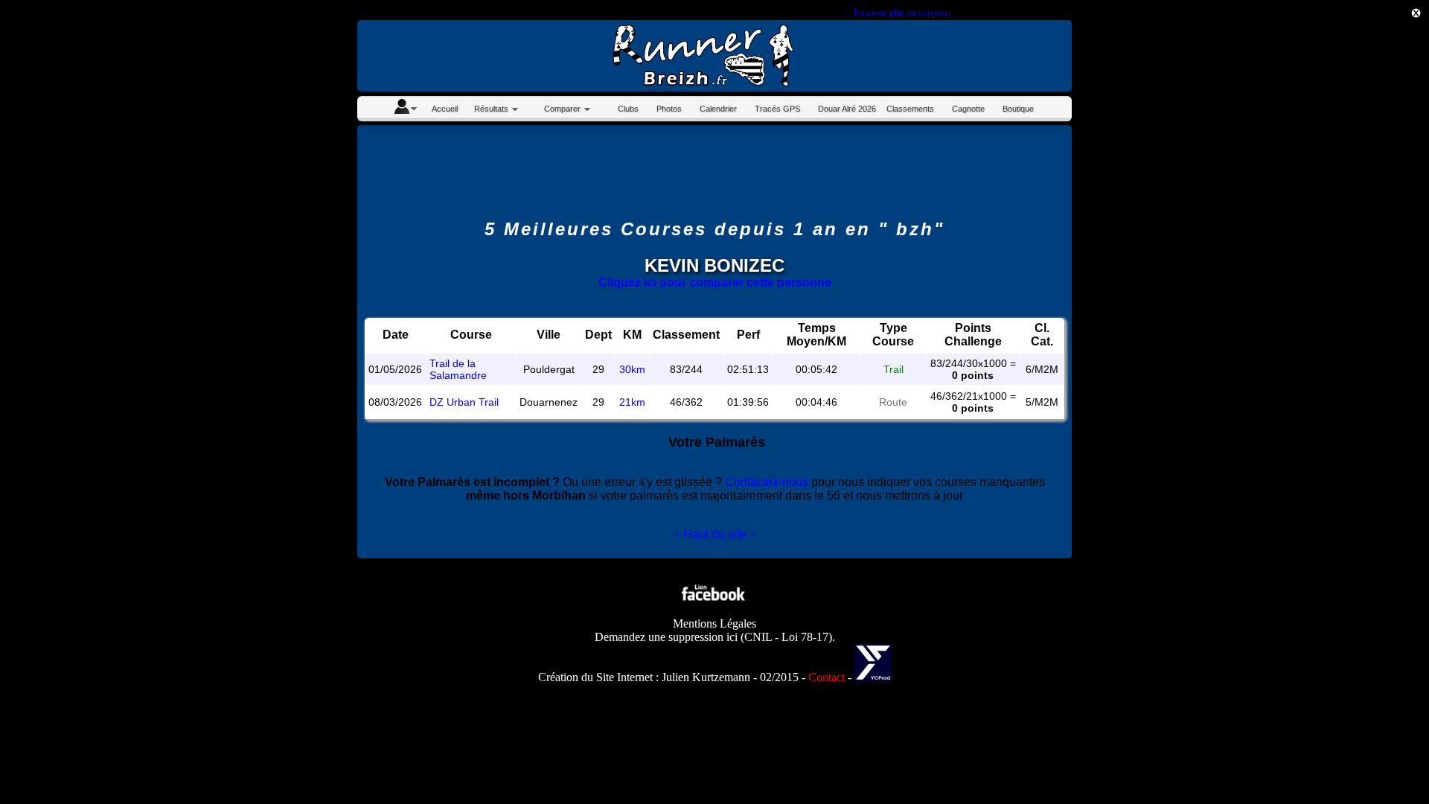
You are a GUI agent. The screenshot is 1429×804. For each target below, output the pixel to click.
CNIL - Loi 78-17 (786, 637)
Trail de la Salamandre (458, 369)
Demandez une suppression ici (666, 637)
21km (632, 402)
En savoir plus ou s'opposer (902, 12)
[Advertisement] (1362, 263)
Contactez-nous (766, 482)
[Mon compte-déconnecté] (405, 108)
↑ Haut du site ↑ (714, 534)
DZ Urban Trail (464, 402)
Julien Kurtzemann (706, 677)
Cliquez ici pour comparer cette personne (714, 282)
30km (632, 369)
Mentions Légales (714, 623)
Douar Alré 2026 (847, 108)
